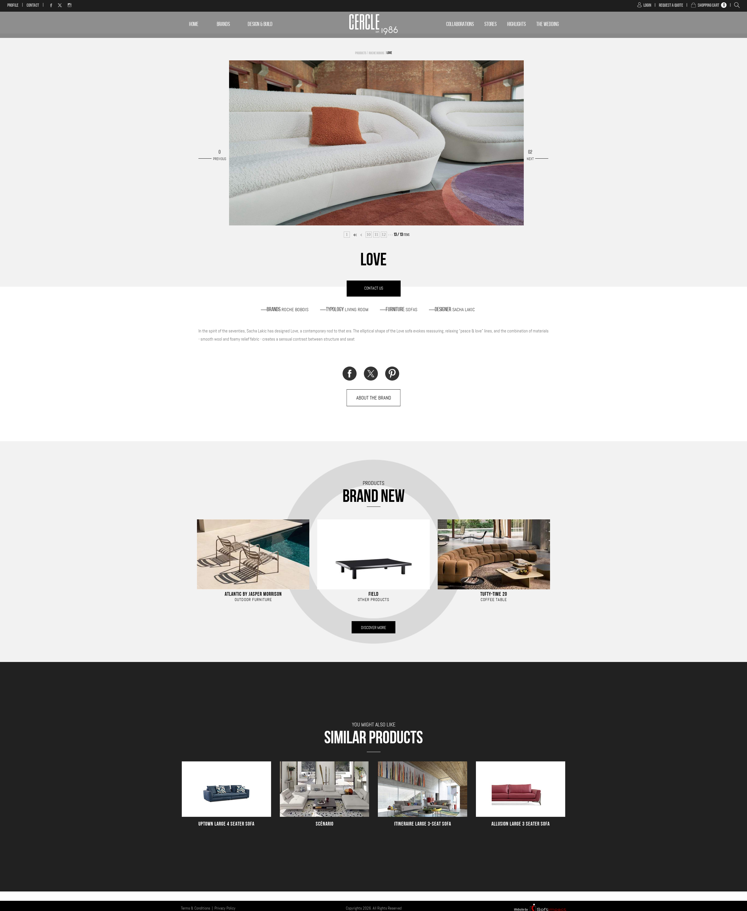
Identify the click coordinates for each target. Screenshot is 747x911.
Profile (12, 5)
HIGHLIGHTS (516, 24)
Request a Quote (671, 5)
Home (193, 24)
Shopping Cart (708, 5)
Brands (223, 24)
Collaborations (460, 24)
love (389, 53)
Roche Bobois (376, 53)
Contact (33, 5)
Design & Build (260, 24)
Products (360, 53)
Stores (490, 24)
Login (647, 5)
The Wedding (547, 24)
